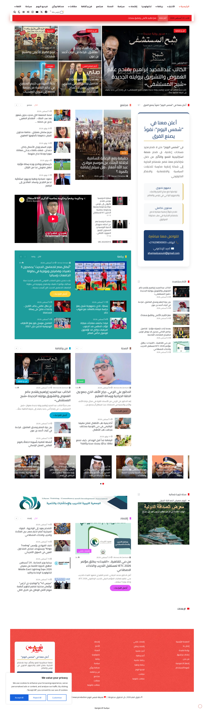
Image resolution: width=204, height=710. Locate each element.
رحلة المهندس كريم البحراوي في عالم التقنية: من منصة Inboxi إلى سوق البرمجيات (37, 87)
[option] (102, 61)
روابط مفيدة (184, 650)
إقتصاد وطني (139, 646)
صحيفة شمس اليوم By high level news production (82, 697)
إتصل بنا (186, 646)
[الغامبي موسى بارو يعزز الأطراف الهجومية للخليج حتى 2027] (62, 323)
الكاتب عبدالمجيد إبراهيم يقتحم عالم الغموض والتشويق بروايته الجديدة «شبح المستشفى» (146, 76)
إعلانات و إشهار (183, 654)
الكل (36, 105)
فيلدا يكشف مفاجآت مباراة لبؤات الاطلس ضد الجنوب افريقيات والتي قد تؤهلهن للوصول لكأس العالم (94, 328)
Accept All (19, 698)
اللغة (18, 6)
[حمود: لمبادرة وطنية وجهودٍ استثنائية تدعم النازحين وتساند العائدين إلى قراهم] (62, 179)
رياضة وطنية (139, 664)
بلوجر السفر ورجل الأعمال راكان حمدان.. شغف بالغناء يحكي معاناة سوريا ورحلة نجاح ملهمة (34, 150)
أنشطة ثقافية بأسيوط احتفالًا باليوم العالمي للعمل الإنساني (34, 443)
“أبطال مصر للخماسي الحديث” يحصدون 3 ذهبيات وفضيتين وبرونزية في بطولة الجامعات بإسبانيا (46, 271)
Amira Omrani (63, 262)
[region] (39, 688)
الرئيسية (185, 6)
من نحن (186, 659)
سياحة (28, 6)
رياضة (160, 6)
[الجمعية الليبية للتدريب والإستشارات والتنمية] (73, 502)
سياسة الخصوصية (102, 708)
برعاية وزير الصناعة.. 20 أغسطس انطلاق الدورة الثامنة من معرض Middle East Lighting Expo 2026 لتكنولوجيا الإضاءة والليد (35, 567)
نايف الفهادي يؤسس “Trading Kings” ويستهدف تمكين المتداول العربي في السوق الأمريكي (35, 548)
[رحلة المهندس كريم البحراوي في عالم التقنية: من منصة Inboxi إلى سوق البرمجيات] (36, 78)
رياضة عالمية (139, 660)
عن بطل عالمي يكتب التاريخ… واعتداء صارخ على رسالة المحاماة (37, 309)
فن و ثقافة (86, 6)
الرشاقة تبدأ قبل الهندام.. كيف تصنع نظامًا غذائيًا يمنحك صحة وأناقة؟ (94, 442)
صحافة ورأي (58, 6)
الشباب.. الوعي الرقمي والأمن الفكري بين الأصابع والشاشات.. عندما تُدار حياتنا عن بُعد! (96, 472)
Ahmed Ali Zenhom (121, 387)
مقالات (73, 6)
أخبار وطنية (140, 655)
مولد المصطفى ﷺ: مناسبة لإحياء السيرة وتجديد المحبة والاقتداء (134, 472)
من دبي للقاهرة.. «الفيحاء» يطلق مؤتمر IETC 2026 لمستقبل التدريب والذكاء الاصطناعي (155, 346)
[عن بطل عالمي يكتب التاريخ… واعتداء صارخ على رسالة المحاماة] (62, 306)
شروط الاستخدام (182, 667)
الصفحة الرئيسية (182, 641)
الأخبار (172, 6)
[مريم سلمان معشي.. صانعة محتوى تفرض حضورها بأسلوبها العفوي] (62, 132)
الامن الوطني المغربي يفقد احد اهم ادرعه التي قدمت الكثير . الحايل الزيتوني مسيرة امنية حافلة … (168, 471)
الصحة (110, 6)
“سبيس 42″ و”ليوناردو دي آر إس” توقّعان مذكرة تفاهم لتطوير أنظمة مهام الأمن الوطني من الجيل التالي (34, 586)
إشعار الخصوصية (182, 663)
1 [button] (103, 484)
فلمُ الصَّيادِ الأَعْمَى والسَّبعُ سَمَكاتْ (38, 54)
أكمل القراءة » (60, 294)
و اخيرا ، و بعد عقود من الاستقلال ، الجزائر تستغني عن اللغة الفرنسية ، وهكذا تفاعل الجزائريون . (26, 471)
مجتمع (99, 6)
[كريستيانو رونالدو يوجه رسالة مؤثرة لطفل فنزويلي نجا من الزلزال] (62, 164)
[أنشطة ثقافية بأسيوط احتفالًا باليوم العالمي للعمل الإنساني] (62, 442)
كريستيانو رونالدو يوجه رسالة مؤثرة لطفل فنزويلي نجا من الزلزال (34, 166)
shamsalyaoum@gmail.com (164, 253)
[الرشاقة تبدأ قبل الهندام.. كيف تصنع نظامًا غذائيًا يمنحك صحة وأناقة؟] (123, 440)
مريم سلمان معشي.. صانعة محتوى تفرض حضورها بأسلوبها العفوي (34, 134)
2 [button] (100, 483)
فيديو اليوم (42, 6)
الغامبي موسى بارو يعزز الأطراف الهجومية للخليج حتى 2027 (36, 325)
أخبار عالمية (140, 651)
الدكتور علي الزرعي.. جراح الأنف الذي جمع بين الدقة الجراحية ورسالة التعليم (103, 394)
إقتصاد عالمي (139, 641)
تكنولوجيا (146, 6)
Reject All (37, 698)
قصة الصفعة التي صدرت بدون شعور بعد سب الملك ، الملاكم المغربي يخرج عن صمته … (34, 118)
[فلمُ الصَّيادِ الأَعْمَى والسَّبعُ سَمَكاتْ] (36, 43)
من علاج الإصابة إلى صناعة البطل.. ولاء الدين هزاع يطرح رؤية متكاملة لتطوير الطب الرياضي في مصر (62, 471)
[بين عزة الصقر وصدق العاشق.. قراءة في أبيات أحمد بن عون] (80, 43)
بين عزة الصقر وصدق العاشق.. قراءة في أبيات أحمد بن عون (79, 52)
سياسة (121, 6)
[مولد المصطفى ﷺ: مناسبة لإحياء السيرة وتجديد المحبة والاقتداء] (132, 467)
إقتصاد (133, 6)
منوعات (50, 66)
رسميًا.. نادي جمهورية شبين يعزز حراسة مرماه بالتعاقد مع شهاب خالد (92, 309)
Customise (57, 698)
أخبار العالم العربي (89, 66)
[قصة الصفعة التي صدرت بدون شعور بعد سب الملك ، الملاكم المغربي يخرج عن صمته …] (62, 115)
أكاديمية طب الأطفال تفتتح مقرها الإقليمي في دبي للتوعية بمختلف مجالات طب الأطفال (95, 426)
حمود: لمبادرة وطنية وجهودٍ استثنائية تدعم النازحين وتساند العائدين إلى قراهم (33, 182)
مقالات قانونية (138, 678)
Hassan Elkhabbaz (118, 176)
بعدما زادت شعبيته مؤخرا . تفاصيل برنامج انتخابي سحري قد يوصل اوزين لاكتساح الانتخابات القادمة (116, 18)
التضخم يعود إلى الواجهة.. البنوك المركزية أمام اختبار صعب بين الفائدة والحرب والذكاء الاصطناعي (34, 531)
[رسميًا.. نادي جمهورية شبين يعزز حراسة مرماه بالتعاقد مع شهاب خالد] (118, 306)
